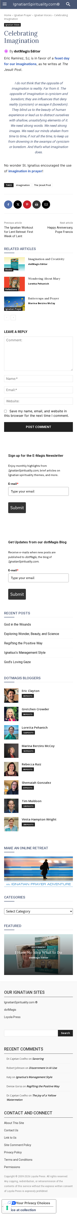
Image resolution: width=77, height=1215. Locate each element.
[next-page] (13, 317)
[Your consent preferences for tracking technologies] (7, 1208)
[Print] (36, 204)
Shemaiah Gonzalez (36, 783)
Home (7, 15)
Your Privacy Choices (33, 1203)
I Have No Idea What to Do (38, 952)
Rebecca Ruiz (31, 764)
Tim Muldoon (31, 801)
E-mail (13, 484)
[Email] (46, 204)
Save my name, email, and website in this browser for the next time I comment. (36, 413)
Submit (17, 507)
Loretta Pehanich (38, 283)
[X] (18, 204)
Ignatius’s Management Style (25, 653)
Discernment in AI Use (43, 1068)
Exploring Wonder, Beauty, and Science (31, 634)
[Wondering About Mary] (14, 284)
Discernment (38, 947)
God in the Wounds (17, 624)
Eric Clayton (30, 691)
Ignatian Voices (43, 15)
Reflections (11, 289)
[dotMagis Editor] (6, 51)
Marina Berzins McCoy (41, 303)
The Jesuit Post (42, 185)
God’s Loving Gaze (17, 662)
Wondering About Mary (44, 278)
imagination (23, 185)
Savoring (38, 1058)
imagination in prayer (25, 171)
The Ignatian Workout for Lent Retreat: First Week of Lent (18, 232)
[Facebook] (8, 204)
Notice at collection (20, 1210)
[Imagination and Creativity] (14, 264)
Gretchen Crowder (35, 709)
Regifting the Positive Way (23, 643)
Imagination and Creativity (46, 259)
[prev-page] (6, 317)
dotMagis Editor (27, 51)
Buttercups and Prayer (43, 298)
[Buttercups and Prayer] (14, 304)
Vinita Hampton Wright (39, 819)
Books (8, 269)
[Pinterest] (27, 204)
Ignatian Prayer (22, 15)
